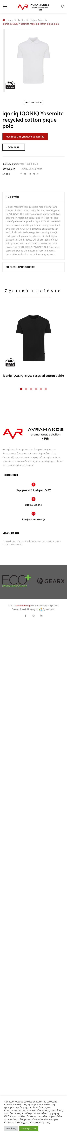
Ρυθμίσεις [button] (11, 1128)
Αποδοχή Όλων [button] (28, 1128)
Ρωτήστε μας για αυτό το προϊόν (25, 136)
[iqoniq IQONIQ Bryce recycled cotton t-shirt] (33, 338)
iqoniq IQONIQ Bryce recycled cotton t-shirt (33, 376)
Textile (23, 168)
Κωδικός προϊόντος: (13, 163)
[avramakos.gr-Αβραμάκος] (33, 6)
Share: (6, 173)
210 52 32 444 (33, 504)
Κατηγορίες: (8, 168)
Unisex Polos (35, 168)
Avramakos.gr (23, 605)
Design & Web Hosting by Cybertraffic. (33, 609)
